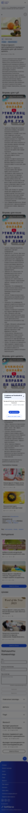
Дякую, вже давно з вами (14, 416)
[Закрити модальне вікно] (23, 396)
